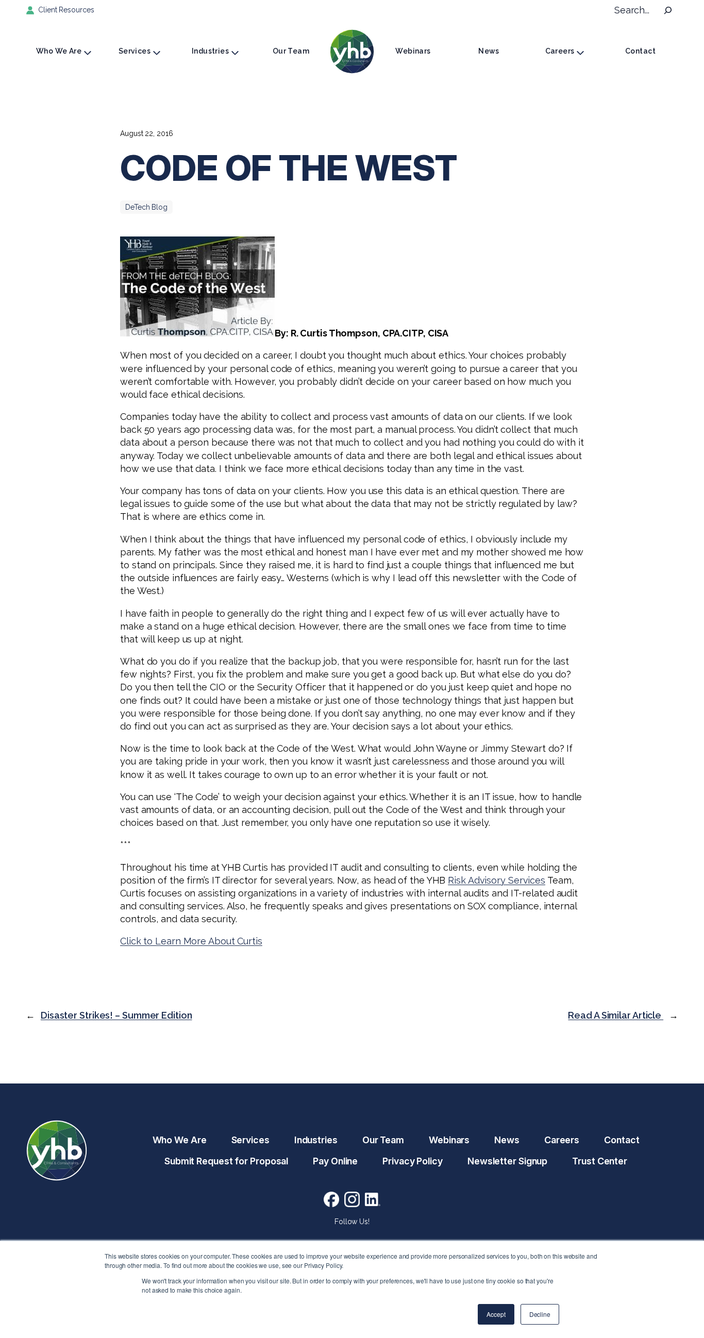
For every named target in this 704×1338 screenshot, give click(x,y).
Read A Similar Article (615, 1015)
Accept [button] (496, 1314)
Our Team (291, 51)
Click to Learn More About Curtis (191, 941)
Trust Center (599, 1161)
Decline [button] (539, 1314)
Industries (210, 51)
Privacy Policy (412, 1161)
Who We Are (58, 51)
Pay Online (335, 1161)
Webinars (412, 51)
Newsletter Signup (507, 1161)
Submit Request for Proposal (226, 1161)
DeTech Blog (146, 207)
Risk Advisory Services (496, 880)
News (488, 51)
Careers (560, 51)
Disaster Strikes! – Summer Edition (116, 1015)
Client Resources (66, 10)
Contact (640, 51)
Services (134, 51)
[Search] (668, 10)
